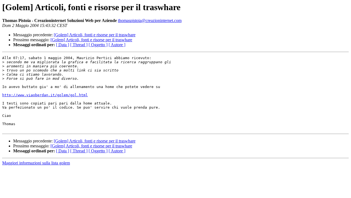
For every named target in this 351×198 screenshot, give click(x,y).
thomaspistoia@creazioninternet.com (150, 20)
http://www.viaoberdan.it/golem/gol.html (45, 95)
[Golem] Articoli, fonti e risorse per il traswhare (94, 34)
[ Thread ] (78, 44)
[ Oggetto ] (98, 44)
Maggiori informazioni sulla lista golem (36, 163)
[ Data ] (62, 44)
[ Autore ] (117, 44)
